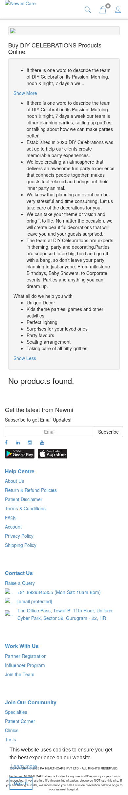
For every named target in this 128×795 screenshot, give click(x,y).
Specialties (16, 712)
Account (13, 526)
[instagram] (30, 442)
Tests (10, 739)
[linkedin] (18, 442)
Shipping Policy (20, 545)
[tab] (88, 9)
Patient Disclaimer (23, 499)
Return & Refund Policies (31, 490)
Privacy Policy (19, 536)
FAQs (10, 517)
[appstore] (52, 454)
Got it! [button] (21, 783)
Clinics (11, 730)
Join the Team (19, 674)
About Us (14, 481)
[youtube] (42, 442)
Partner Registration (26, 656)
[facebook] (6, 442)
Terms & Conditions (25, 508)
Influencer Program (25, 665)
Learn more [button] (24, 766)
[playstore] (19, 454)
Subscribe (108, 431)
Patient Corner (20, 721)
